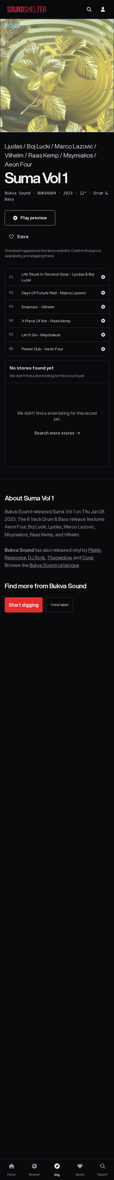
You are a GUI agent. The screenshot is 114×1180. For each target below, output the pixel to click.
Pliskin (94, 550)
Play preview (33, 218)
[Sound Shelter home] (27, 9)
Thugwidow (59, 557)
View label (59, 605)
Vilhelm (14, 155)
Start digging (24, 605)
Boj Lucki (38, 146)
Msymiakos (78, 155)
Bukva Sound (17, 193)
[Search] (89, 9)
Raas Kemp (43, 155)
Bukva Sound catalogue (54, 565)
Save (23, 236)
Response (15, 557)
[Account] (102, 9)
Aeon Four (18, 164)
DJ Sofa (36, 557)
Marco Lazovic (74, 146)
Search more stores (54, 433)
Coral (87, 557)
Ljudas (13, 146)
